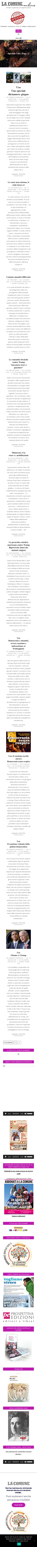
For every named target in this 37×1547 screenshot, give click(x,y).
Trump (21, 374)
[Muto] (25, 1114)
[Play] (6, 1114)
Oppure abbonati (18, 1216)
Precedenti (8, 1042)
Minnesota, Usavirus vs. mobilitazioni (18, 454)
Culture (23, 189)
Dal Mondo (25, 99)
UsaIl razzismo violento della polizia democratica (18, 844)
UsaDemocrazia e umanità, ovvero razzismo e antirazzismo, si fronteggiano (18, 643)
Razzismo (21, 283)
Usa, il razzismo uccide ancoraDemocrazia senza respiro (18, 759)
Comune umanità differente (18, 277)
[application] (18, 1114)
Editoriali (26, 766)
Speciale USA (13, 101)
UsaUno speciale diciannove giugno (18, 90)
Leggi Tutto (18, 174)
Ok (19, 1544)
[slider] (30, 1113)
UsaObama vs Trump (18, 954)
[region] (18, 1506)
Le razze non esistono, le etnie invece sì (18, 183)
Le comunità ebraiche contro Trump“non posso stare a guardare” (18, 363)
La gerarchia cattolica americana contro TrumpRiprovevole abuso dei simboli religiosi (18, 546)
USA (27, 101)
